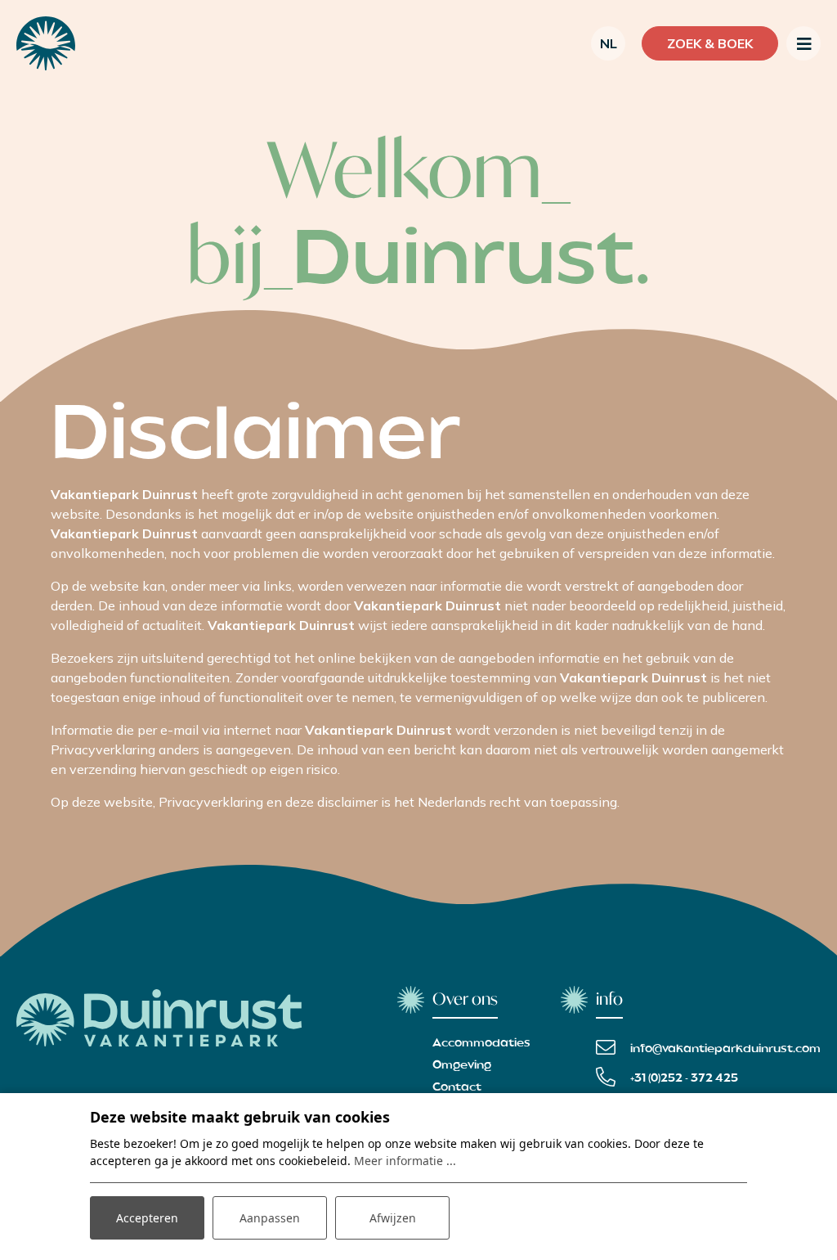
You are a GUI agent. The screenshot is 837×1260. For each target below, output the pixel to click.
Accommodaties (481, 1043)
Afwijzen (392, 1218)
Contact (456, 1087)
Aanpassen (269, 1218)
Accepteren (147, 1218)
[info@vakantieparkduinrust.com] (708, 1047)
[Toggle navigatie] (803, 43)
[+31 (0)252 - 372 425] (667, 1076)
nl (608, 43)
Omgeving (461, 1065)
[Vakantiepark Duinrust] (45, 43)
